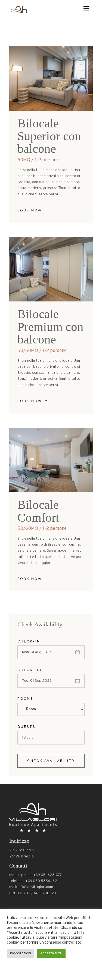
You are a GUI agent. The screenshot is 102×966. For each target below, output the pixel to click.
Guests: (27, 727)
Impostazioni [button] (20, 953)
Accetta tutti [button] (51, 953)
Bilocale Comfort (38, 511)
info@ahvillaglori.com (35, 887)
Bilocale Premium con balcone (50, 326)
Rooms (25, 699)
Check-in (28, 641)
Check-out (31, 670)
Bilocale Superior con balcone (49, 135)
